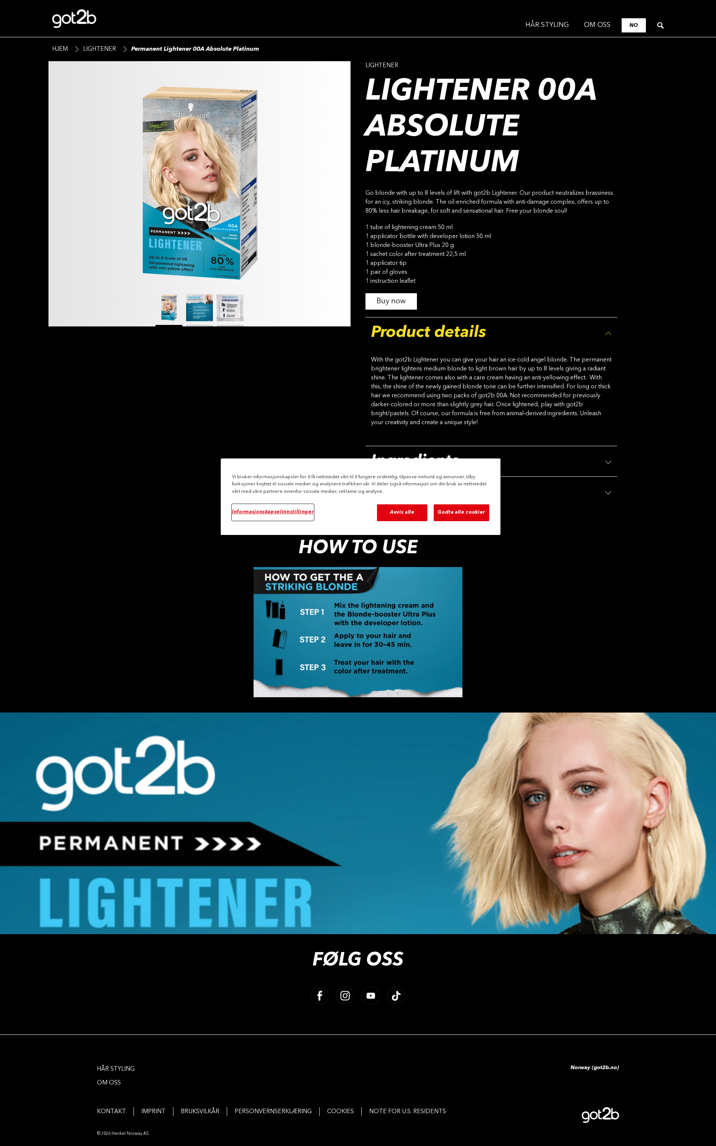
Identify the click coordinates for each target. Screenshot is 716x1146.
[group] (199, 201)
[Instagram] (345, 996)
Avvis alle (402, 512)
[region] (360, 496)
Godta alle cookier (461, 512)
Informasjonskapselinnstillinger (273, 512)
